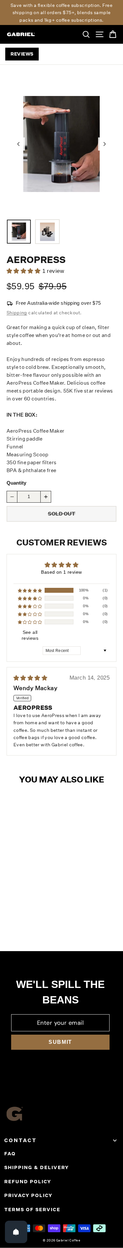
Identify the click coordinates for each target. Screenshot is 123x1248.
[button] (30, 590)
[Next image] (104, 144)
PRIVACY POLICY (28, 1195)
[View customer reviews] (35, 271)
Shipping (17, 313)
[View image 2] (47, 231)
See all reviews (30, 635)
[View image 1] (19, 232)
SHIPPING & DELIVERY (36, 1167)
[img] (43, 678)
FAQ (10, 1154)
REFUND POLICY (27, 1182)
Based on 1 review (61, 572)
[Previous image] (18, 144)
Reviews (21, 54)
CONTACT (20, 1140)
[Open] (16, 1232)
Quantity (16, 483)
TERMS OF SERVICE (32, 1209)
